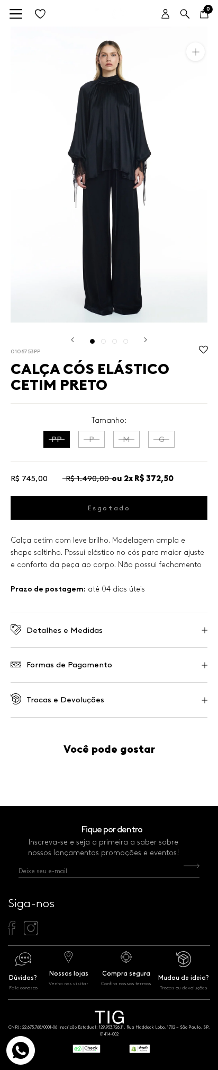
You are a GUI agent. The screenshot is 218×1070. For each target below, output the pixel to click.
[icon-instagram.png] (31, 932)
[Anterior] (72, 339)
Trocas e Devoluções (65, 699)
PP (56, 439)
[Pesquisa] (185, 14)
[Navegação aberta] (16, 14)
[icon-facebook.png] (11, 932)
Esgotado (109, 508)
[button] (203, 352)
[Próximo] (145, 339)
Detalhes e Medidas (64, 630)
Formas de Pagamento (69, 664)
